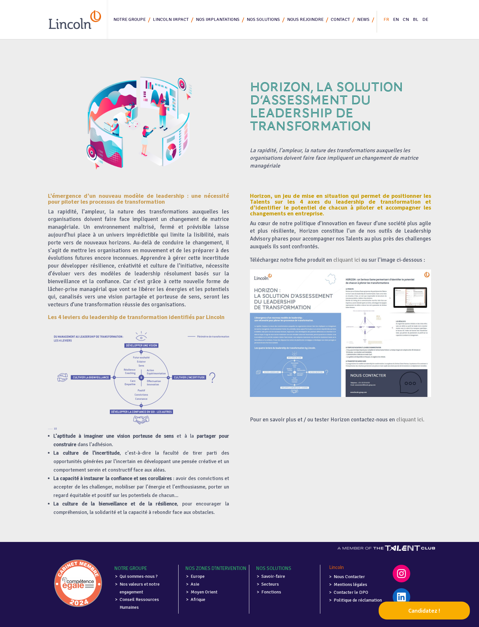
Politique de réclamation (358, 600)
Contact (340, 19)
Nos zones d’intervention (215, 568)
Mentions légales (350, 584)
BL (415, 19)
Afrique (198, 599)
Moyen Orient (204, 592)
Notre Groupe (129, 19)
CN (406, 19)
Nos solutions (263, 19)
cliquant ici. (410, 419)
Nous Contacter (349, 576)
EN (396, 19)
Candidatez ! (424, 610)
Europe (198, 576)
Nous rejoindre (305, 19)
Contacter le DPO (351, 592)
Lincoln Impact (171, 19)
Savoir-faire (273, 576)
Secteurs (270, 584)
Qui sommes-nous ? (139, 576)
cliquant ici (346, 259)
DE (425, 19)
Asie (195, 584)
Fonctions (271, 592)
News (363, 19)
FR (386, 19)
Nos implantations (218, 19)
